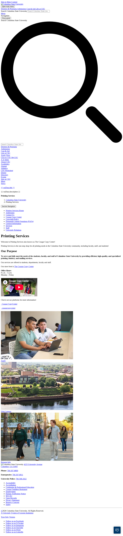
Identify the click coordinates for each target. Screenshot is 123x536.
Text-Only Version (8, 517)
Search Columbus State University (14, 11)
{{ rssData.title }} (8, 188)
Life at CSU (40, 9)
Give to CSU (6, 158)
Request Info (6, 462)
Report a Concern (12, 502)
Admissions (22, 9)
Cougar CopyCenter (9, 304)
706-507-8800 (12, 471)
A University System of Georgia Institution (17, 513)
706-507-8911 (17, 475)
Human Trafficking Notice (16, 494)
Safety (8, 505)
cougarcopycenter (8, 308)
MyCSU (14, 158)
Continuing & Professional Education (20, 487)
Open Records (11, 498)
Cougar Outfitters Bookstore (16, 489)
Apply (3, 361)
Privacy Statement (12, 500)
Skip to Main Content (9, 2)
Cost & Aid (31, 9)
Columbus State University (16, 200)
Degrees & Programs (9, 9)
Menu (3, 14)
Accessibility (10, 483)
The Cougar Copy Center (24, 266)
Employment (10, 492)
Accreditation (11, 485)
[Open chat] (117, 530)
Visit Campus (6, 411)
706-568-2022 (21, 479)
